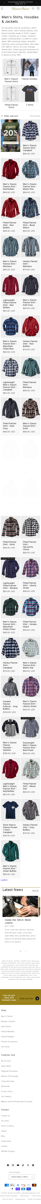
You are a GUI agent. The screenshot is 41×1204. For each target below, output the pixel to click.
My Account (6, 1061)
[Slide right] (25, 951)
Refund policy (24, 1196)
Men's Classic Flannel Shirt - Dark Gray (30, 302)
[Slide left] (15, 951)
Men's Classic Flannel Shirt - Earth (30, 426)
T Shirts (29, 105)
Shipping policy (20, 1199)
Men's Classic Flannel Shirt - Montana (10, 263)
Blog (3, 1136)
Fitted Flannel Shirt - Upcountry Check (29, 546)
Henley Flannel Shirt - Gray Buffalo (30, 827)
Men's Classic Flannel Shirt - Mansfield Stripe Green (10, 625)
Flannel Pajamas (7, 1037)
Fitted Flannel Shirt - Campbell (9, 466)
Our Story (5, 1121)
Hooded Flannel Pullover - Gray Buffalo (10, 705)
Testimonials (6, 1141)
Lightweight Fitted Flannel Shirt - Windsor (10, 585)
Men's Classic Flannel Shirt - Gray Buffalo (30, 466)
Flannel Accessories (9, 1042)
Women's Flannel (8, 1021)
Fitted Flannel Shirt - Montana (29, 385)
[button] (33, 8)
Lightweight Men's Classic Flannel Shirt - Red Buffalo (10, 787)
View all (35, 890)
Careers (4, 1146)
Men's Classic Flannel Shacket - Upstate (10, 746)
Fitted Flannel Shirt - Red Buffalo (9, 225)
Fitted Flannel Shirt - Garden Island (30, 624)
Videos (4, 1131)
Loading (4, 880)
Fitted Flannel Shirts (11, 106)
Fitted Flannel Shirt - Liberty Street (29, 585)
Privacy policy (36, 1196)
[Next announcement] (36, 2)
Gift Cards (5, 1047)
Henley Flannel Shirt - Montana (30, 263)
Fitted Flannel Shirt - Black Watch (29, 225)
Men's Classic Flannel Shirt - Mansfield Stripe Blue (10, 345)
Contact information (34, 1199)
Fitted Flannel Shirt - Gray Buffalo (29, 505)
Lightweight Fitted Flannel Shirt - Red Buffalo (9, 304)
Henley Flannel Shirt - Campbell (10, 665)
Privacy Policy (7, 1091)
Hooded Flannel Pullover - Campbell (7, 507)
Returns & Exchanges (9, 1076)
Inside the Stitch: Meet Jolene (18, 921)
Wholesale (5, 1086)
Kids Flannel (6, 1026)
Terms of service (7, 1199)
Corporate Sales (7, 1081)
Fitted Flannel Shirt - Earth (9, 543)
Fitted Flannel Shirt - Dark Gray (9, 426)
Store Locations (7, 1126)
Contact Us (5, 1116)
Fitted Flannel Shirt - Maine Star (29, 786)
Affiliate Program (8, 1151)
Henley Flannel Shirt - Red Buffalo (30, 343)
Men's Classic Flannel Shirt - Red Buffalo (10, 186)
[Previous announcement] (4, 2)
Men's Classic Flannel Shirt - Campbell (30, 148)
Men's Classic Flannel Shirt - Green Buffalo (10, 868)
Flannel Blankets (7, 1031)
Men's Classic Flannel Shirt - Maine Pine (30, 186)
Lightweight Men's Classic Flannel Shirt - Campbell (10, 386)
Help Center (6, 1066)
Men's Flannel (7, 1016)
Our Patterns (6, 1096)
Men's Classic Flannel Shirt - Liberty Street (30, 703)
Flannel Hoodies (29, 79)
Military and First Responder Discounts (16, 1101)
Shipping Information (9, 1071)
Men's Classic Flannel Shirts (11, 80)
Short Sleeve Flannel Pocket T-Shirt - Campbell (10, 828)
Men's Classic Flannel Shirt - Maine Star (30, 665)
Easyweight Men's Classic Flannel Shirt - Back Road (30, 746)
